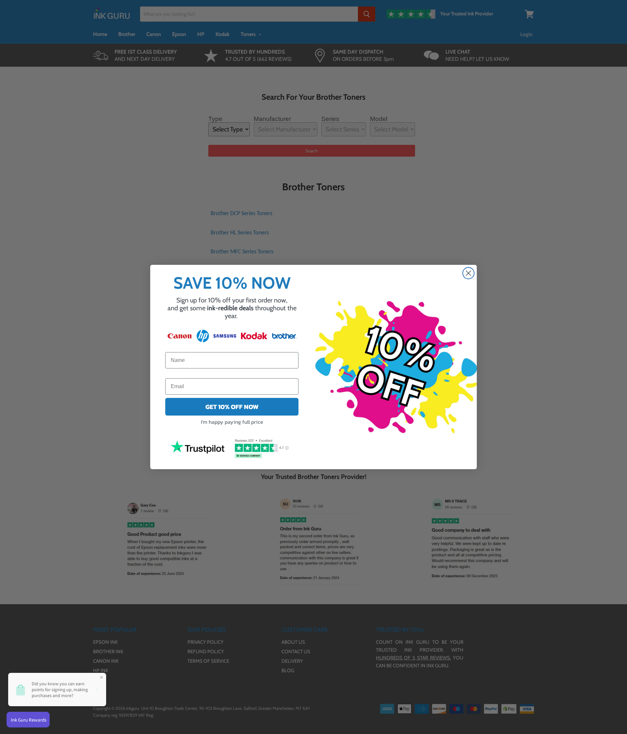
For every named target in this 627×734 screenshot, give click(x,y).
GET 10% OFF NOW (232, 407)
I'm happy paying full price (232, 422)
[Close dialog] (468, 273)
